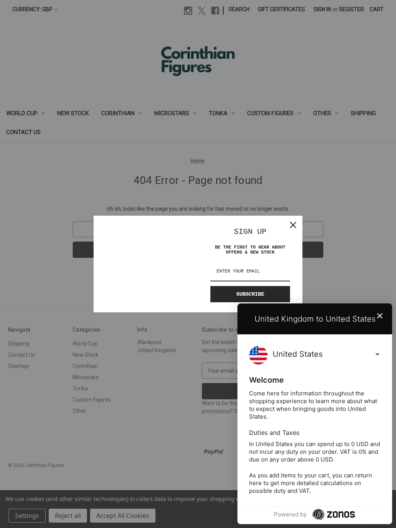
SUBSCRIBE (250, 294)
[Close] (293, 225)
